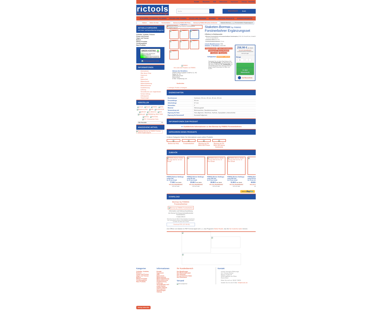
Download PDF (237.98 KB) (181, 224)
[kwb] (159, 112)
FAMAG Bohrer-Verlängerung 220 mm (236, 178)
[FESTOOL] (154, 117)
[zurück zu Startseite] (138, 23)
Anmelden (251, 1)
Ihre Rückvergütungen (184, 273)
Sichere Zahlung (145, 94)
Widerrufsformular (145, 85)
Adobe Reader (218, 229)
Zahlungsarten (144, 96)
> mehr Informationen (224, 48)
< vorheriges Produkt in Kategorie (177, 87)
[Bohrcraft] (141, 114)
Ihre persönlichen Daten (184, 276)
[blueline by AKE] (142, 109)
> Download (223, 53)
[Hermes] (145, 117)
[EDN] (151, 109)
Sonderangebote (244, 18)
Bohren (212, 18)
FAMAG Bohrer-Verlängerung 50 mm (195, 178)
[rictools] (140, 107)
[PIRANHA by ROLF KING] (154, 114)
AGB (214, 1)
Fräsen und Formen (177, 18)
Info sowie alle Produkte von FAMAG (184, 67)
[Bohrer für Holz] (173, 140)
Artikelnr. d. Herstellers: (212, 45)
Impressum (234, 1)
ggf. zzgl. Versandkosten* (245, 50)
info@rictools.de (242, 282)
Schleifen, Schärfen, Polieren (153, 18)
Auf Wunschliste (247, 78)
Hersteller (143, 102)
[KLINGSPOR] (159, 109)
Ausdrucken (180, 83)
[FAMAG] (154, 107)
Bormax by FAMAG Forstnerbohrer (180, 203)
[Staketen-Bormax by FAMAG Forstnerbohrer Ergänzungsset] (174, 34)
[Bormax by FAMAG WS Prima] (204, 140)
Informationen (145, 67)
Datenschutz (223, 1)
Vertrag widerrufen (143, 307)
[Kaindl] (147, 107)
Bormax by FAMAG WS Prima (204, 144)
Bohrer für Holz (173, 143)
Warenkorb (205, 1)
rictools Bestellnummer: (212, 44)
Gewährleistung (145, 87)
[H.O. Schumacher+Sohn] (150, 119)
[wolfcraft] (142, 112)
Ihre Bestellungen (182, 271)
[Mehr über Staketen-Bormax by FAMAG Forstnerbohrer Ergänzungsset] (149, 131)
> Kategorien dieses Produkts (218, 51)
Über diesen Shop (145, 73)
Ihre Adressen (181, 274)
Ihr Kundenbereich (185, 268)
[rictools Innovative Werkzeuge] (155, 10)
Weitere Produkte (226, 18)
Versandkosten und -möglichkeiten (150, 92)
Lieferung (143, 89)
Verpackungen (144, 98)
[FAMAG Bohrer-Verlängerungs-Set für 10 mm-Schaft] (176, 166)
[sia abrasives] (152, 112)
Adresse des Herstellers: (180, 71)
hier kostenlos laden (235, 229)
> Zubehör (214, 53)
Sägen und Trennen (197, 18)
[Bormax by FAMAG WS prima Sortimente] (219, 140)
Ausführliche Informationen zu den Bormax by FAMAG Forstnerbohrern (212, 127)
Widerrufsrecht (144, 81)
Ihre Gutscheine (182, 277)
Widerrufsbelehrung (146, 83)
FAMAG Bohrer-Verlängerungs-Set (175, 178)
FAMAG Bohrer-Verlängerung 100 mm (215, 178)
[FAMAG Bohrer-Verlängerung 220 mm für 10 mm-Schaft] (236, 166)
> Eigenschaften (210, 48)
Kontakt (196, 1)
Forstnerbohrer (188, 143)
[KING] (161, 107)
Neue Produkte (141, 45)
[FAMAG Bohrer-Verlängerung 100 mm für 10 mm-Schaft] (216, 166)
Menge (238, 57)
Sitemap (244, 1)
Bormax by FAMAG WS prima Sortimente (219, 145)
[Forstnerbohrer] (188, 140)
